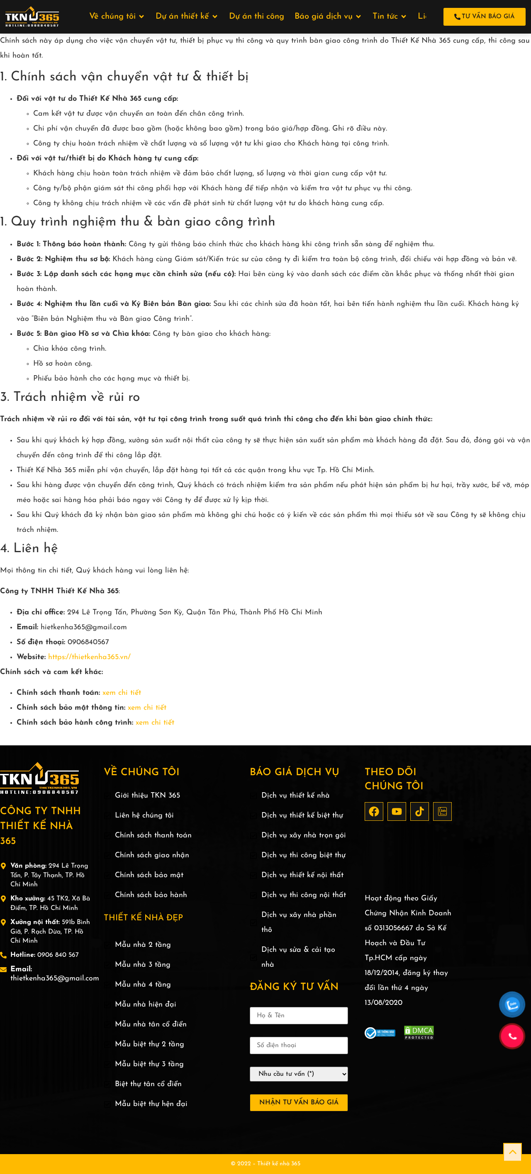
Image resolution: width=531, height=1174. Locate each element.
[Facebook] (374, 811)
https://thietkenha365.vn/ (89, 657)
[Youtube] (396, 811)
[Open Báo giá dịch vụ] (358, 16)
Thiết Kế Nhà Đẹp (143, 918)
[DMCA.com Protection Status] (419, 1039)
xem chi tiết (121, 693)
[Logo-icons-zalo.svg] (442, 811)
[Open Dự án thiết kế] (215, 16)
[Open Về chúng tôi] (141, 16)
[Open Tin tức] (403, 16)
